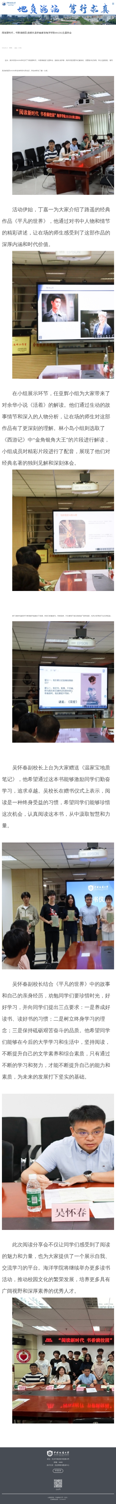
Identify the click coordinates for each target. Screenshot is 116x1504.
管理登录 (58, 1470)
